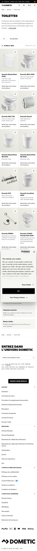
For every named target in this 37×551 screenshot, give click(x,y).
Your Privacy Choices (17, 297)
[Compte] (24, 5)
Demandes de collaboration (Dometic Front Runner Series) (18, 445)
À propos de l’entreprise (10, 494)
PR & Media (11, 507)
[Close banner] (34, 251)
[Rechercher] (19, 5)
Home (3, 9)
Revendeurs (5, 409)
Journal (4, 454)
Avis (3, 463)
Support (4, 387)
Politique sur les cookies (9, 476)
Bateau (9, 9)
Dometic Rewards (7, 431)
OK (18, 291)
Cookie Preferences (8, 481)
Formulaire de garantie (9, 413)
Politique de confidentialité (10, 472)
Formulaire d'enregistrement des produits (15, 400)
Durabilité (5, 502)
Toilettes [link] (17, 9)
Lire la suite (12, 28)
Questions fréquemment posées (12, 404)
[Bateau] (4, 39)
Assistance (5, 391)
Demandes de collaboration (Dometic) (14, 439)
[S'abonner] (33, 357)
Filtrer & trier (9, 45)
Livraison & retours (7, 418)
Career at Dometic (13, 516)
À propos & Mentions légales (11, 467)
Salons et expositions (8, 459)
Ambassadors (6, 450)
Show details (26, 285)
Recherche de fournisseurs (10, 520)
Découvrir (5, 426)
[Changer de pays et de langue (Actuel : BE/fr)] (34, 1)
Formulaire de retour (8, 396)
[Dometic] (7, 5)
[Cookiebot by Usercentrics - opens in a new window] (22, 252)
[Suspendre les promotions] (3, 1)
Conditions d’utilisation (9, 489)
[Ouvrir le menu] (34, 5)
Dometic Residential (14, 435)
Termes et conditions (8, 485)
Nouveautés (12, 511)
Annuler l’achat (6, 422)
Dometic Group (13, 498)
